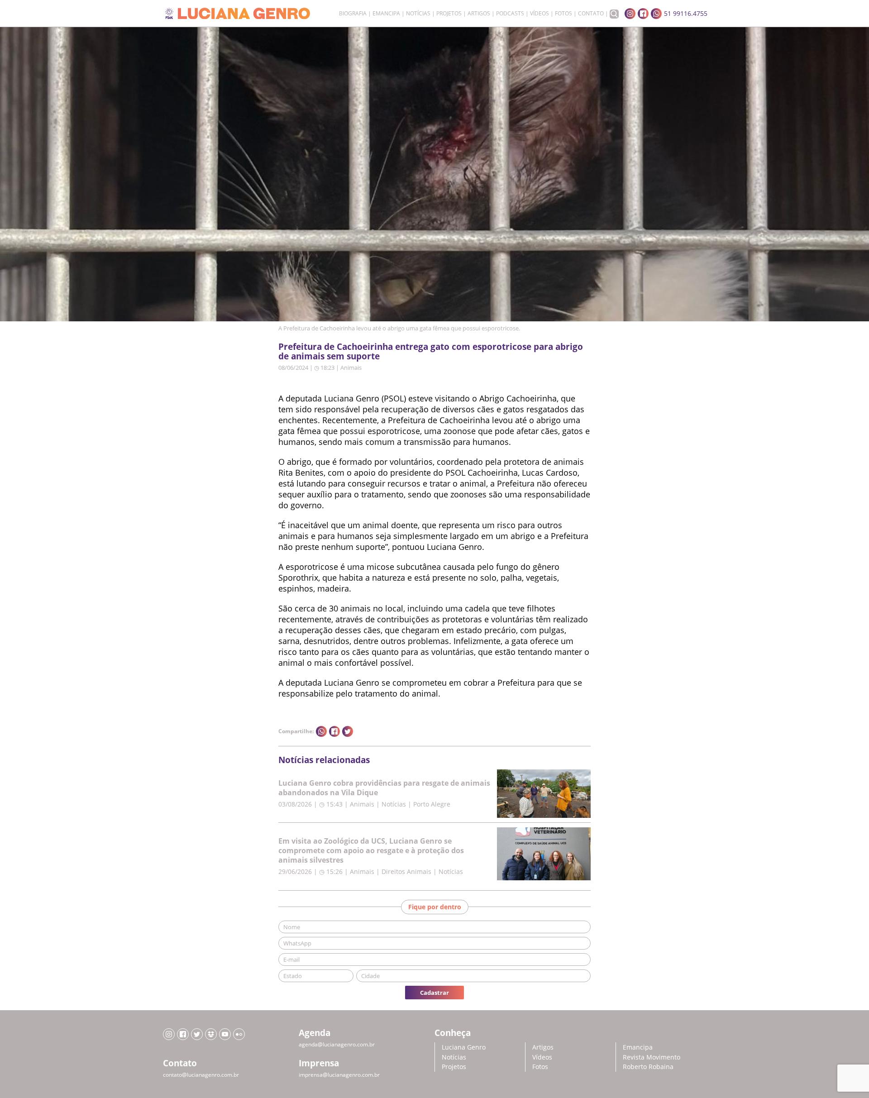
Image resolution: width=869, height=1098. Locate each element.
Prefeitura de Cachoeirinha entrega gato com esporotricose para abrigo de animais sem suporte (430, 351)
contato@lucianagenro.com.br (201, 1075)
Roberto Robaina (648, 1066)
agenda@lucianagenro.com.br (337, 1044)
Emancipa (386, 13)
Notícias (418, 13)
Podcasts (510, 13)
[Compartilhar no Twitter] (347, 731)
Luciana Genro (464, 1047)
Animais (351, 367)
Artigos (479, 13)
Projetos (449, 13)
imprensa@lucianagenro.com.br (339, 1075)
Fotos (563, 13)
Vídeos (539, 13)
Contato (591, 13)
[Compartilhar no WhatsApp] (321, 731)
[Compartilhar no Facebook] (334, 731)
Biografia (353, 13)
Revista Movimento (651, 1057)
